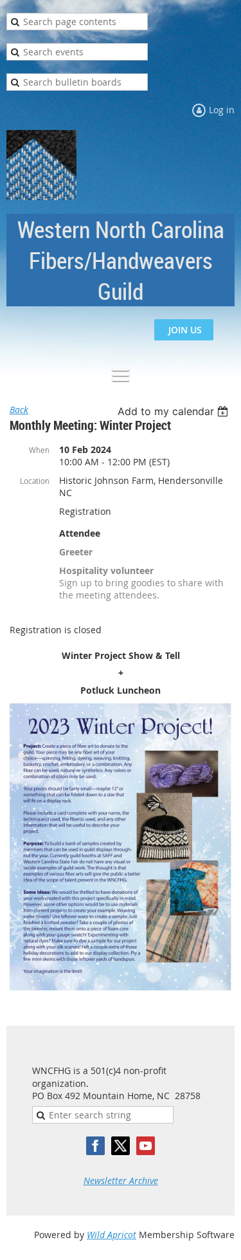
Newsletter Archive (121, 1180)
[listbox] (174, 411)
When (39, 450)
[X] (120, 1145)
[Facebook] (95, 1145)
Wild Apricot (111, 1234)
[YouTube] (145, 1145)
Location (34, 481)
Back (19, 409)
